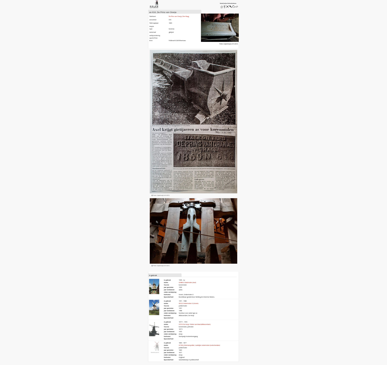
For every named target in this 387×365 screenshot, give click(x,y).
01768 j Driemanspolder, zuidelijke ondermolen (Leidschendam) (199, 345)
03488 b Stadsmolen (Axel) (187, 282)
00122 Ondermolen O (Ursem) (188, 303)
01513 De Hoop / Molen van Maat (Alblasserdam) (194, 324)
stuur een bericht (237, 6)
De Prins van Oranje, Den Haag (179, 16)
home (222, 6)
